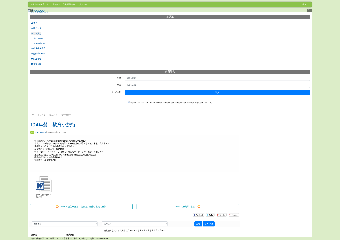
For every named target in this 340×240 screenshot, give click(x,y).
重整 (198, 224)
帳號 (119, 78)
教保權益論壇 (39, 48)
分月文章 (53, 114)
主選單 (56, 4)
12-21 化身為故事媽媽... (186, 206)
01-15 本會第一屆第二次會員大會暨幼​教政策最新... (83, 206)
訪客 (36, 132)
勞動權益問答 (68, 4)
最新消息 (43, 132)
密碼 (119, 85)
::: (51, 4)
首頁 (35, 23)
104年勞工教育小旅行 (53, 125)
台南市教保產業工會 (39, 4)
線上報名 (37, 59)
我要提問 (37, 64)
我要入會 (83, 4)
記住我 (117, 92)
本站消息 (42, 114)
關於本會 (37, 28)
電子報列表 (66, 114)
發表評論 (208, 224)
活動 (32, 132)
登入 (217, 92)
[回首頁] (32, 114)
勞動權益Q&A (39, 53)
